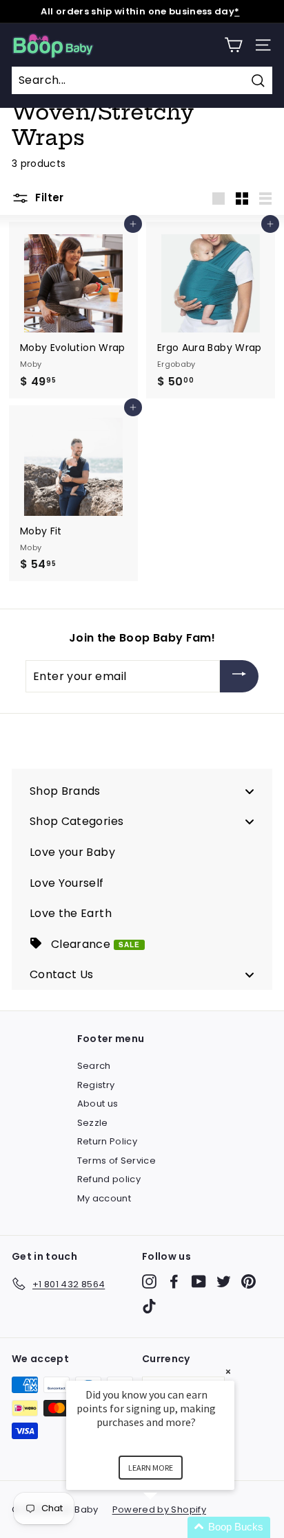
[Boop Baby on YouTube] (199, 1281)
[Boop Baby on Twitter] (223, 1281)
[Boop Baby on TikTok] (149, 1306)
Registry (96, 1085)
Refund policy (109, 1179)
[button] (166, 1527)
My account (104, 1198)
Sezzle (92, 1122)
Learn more (150, 1467)
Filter (48, 197)
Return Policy (107, 1141)
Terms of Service (116, 1160)
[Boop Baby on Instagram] (149, 1281)
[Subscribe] (239, 676)
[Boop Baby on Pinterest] (248, 1281)
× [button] (228, 1371)
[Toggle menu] (249, 791)
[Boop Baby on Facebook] (174, 1281)
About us (98, 1103)
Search (94, 1065)
